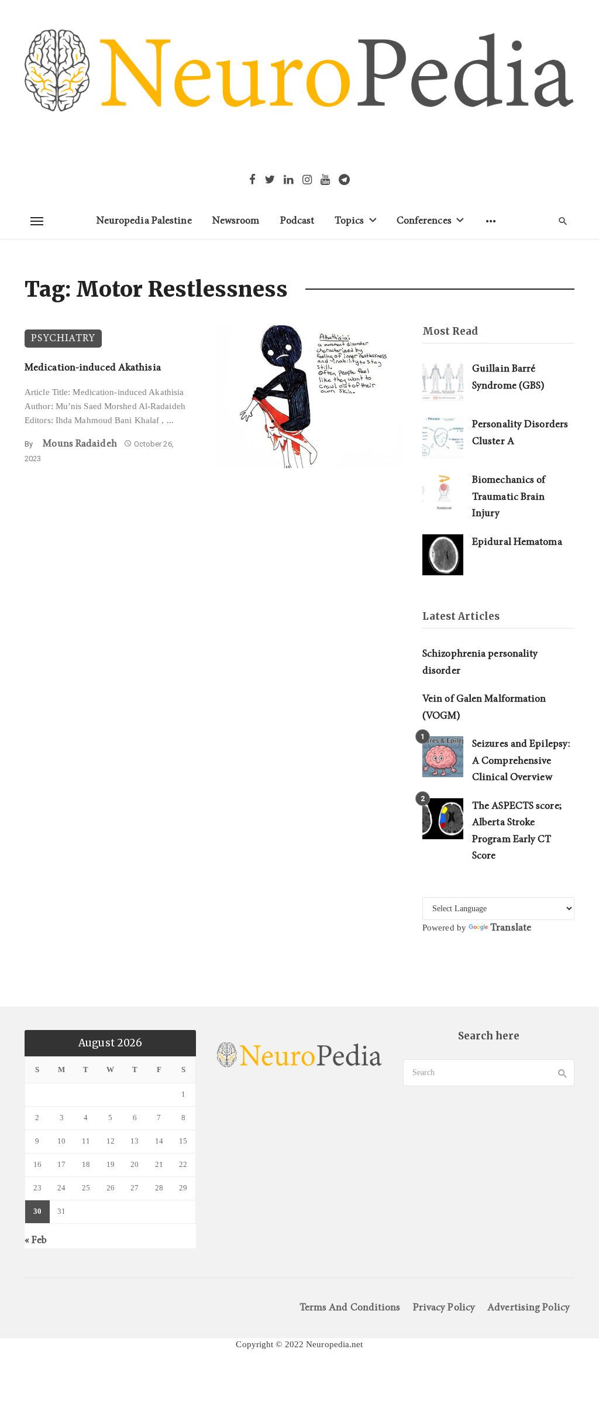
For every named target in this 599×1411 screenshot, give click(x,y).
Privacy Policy (444, 1307)
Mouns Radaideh (79, 443)
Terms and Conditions (350, 1307)
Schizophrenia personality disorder (480, 662)
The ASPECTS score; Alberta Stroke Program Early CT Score (517, 831)
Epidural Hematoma (517, 542)
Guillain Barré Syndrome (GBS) (508, 377)
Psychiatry (63, 338)
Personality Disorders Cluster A (520, 433)
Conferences (424, 220)
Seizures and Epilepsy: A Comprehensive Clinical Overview (521, 761)
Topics (349, 220)
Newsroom (236, 220)
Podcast (297, 220)
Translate (510, 927)
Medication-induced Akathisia (93, 367)
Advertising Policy (528, 1307)
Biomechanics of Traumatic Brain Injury (509, 497)
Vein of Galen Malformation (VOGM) (484, 708)
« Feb (36, 1240)
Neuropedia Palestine (144, 220)
